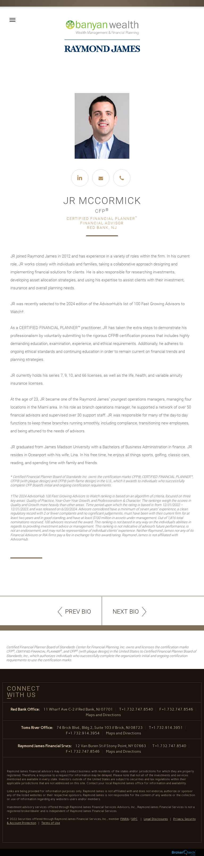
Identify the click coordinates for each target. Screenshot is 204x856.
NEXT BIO (126, 611)
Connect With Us (21, 691)
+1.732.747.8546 (177, 709)
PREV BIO (78, 611)
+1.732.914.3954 (84, 733)
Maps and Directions (103, 715)
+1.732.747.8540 (137, 709)
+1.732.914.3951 (167, 727)
